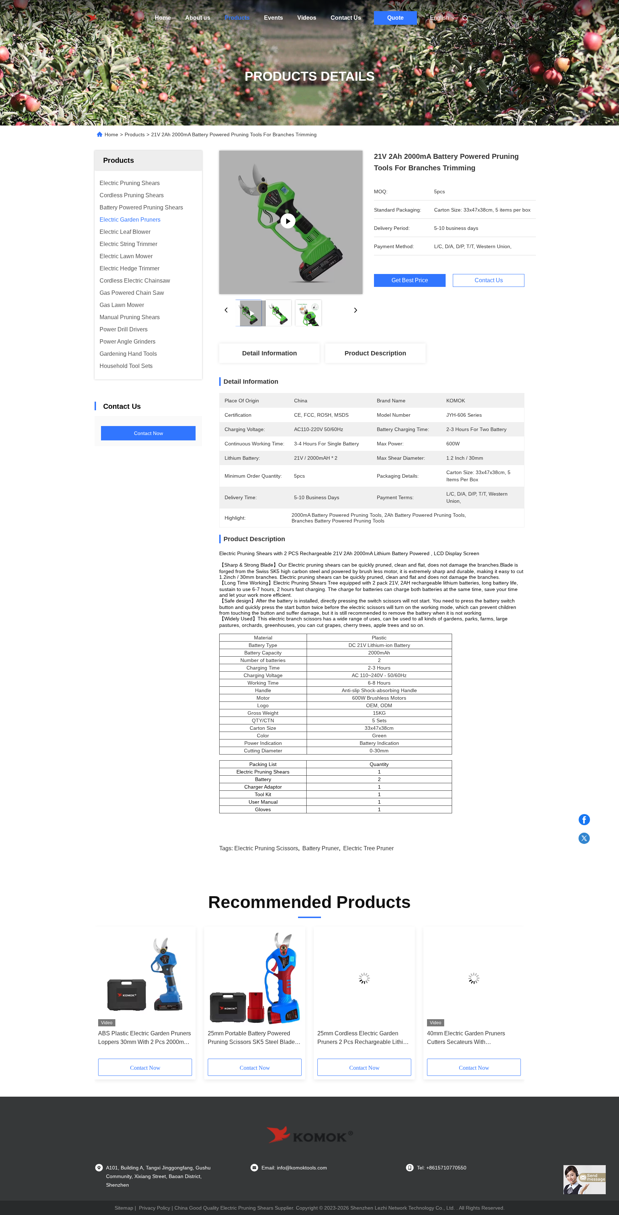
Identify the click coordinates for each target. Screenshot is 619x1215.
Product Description (375, 353)
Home (163, 18)
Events (273, 18)
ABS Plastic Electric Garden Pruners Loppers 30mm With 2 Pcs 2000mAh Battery (144, 1038)
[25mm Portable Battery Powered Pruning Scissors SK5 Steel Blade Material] (255, 978)
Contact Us (346, 18)
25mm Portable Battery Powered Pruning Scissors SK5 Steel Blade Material (251, 1038)
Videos (306, 18)
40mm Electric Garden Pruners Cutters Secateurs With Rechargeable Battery (466, 1038)
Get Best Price (410, 280)
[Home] (104, 18)
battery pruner (320, 848)
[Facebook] (584, 819)
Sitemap (124, 1208)
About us (197, 18)
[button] (107, 995)
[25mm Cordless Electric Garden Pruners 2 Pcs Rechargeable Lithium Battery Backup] (364, 978)
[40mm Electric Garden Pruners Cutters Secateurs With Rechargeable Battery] (474, 978)
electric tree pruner (368, 848)
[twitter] (584, 838)
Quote (395, 18)
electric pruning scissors (266, 848)
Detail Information (269, 353)
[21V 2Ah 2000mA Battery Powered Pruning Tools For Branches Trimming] (291, 222)
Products (237, 18)
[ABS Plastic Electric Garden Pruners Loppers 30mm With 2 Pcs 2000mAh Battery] (145, 978)
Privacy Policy (154, 1208)
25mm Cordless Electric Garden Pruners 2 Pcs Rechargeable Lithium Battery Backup (364, 1038)
